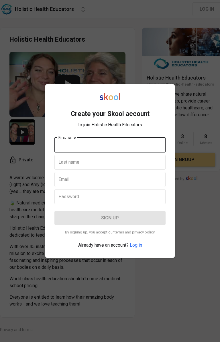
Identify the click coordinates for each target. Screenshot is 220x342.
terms (119, 232)
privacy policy (143, 232)
